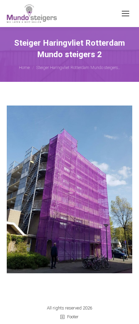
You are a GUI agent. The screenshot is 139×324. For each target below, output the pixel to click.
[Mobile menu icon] (125, 13)
